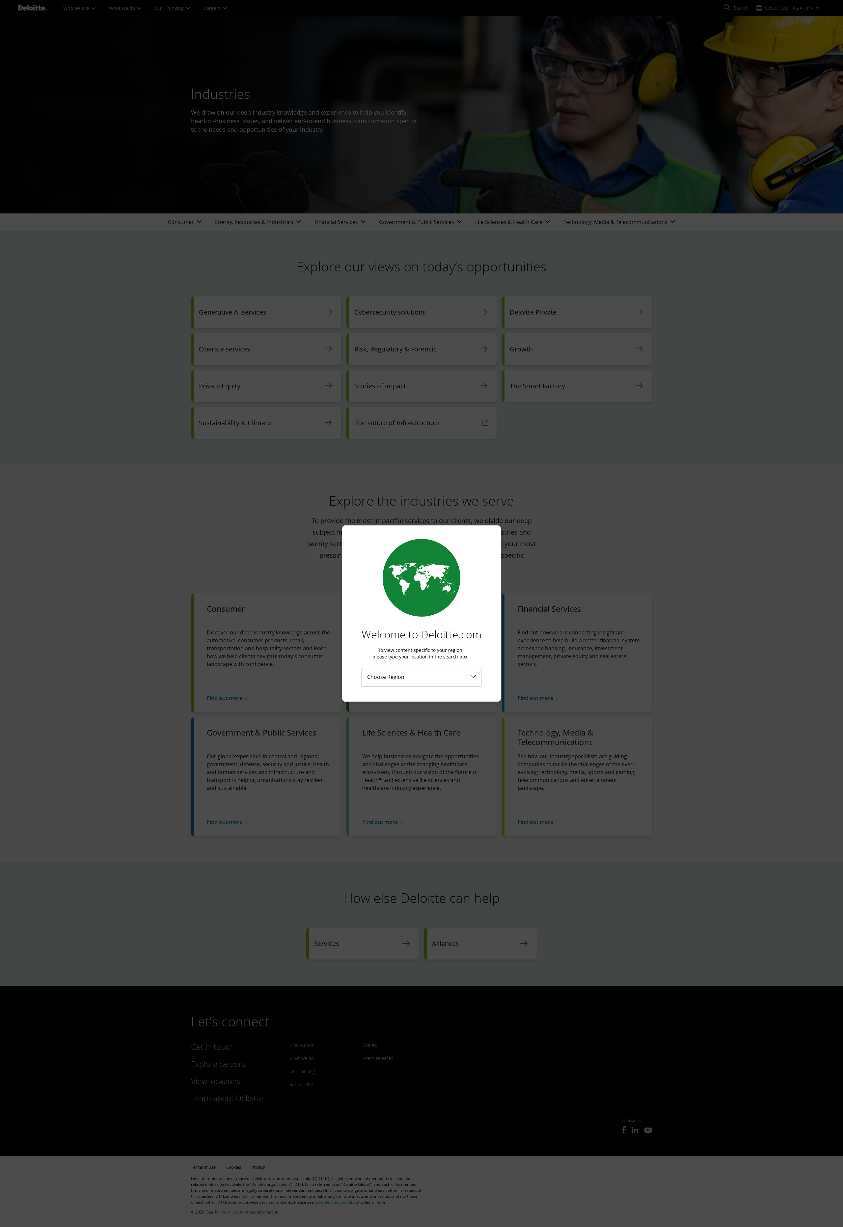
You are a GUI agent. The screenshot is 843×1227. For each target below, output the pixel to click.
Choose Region (385, 677)
